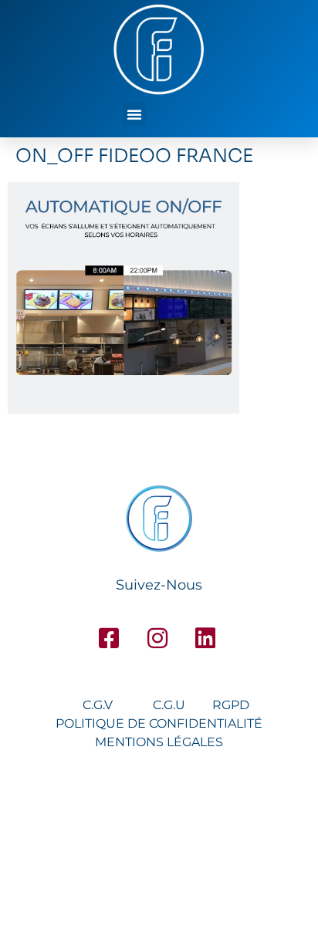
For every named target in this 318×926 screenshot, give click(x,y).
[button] (134, 114)
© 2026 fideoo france (159, 841)
